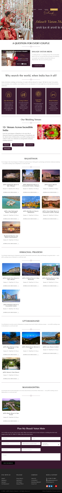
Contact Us (33, 483)
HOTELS (19, 9)
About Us (33, 478)
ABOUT (46, 9)
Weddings (4, 480)
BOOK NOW (54, 9)
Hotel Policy (18, 480)
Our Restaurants (5, 483)
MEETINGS (33, 9)
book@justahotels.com (52, 480)
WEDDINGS (26, 9)
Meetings (3, 482)
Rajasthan (6, 144)
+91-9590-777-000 (51, 478)
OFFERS (40, 9)
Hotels (3, 478)
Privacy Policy (19, 478)
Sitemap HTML (19, 483)
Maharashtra (7, 148)
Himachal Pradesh (17, 144)
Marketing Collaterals (35, 482)
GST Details (18, 482)
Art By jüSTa (33, 480)
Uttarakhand (30, 144)
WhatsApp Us (50, 482)
